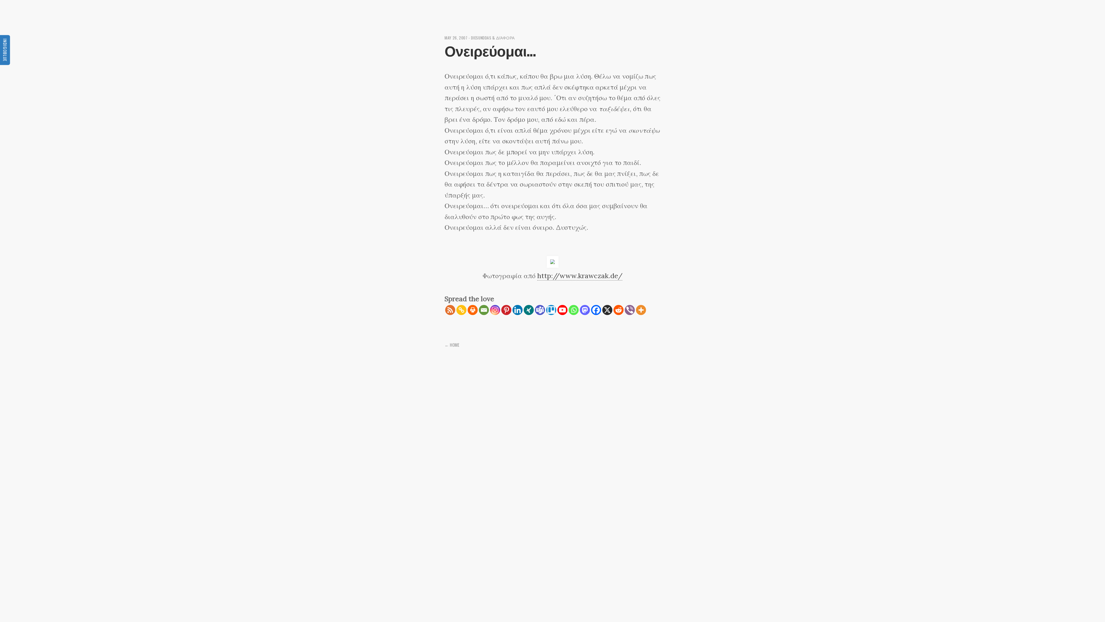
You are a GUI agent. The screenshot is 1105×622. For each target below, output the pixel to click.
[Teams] (540, 310)
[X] (607, 310)
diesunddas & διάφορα (493, 38)
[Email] (484, 310)
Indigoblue (5, 50)
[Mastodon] (585, 310)
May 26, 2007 (456, 38)
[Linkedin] (518, 310)
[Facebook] (596, 310)
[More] (641, 310)
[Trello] (551, 310)
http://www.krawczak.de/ (579, 275)
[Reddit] (619, 310)
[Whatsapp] (574, 310)
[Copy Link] (461, 310)
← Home (452, 345)
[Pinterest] (506, 310)
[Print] (473, 310)
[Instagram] (495, 310)
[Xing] (529, 310)
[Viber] (630, 310)
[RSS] (450, 310)
